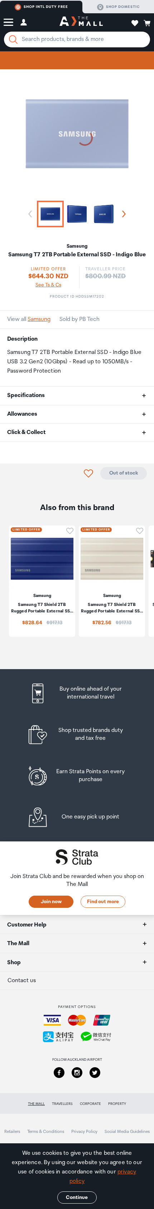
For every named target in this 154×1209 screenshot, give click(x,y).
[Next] (122, 214)
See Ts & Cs (48, 285)
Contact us (22, 980)
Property (117, 1104)
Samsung (39, 319)
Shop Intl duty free (46, 7)
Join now (51, 902)
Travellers (62, 1104)
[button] (8, 22)
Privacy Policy (84, 1131)
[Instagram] (77, 1072)
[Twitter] (95, 1072)
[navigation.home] (81, 22)
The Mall (36, 1104)
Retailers (12, 1131)
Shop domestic (123, 7)
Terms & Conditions (45, 1131)
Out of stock (123, 473)
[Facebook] (59, 1072)
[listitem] (77, 693)
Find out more (103, 902)
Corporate (90, 1104)
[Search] (13, 39)
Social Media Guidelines (127, 1131)
